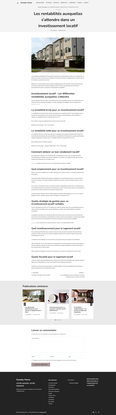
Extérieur (49, 2)
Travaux (79, 2)
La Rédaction (29, 314)
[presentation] (33, 296)
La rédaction (54, 30)
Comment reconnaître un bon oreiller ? (41, 274)
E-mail (52, 356)
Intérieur (56, 2)
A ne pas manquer (53, 383)
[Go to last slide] (25, 304)
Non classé (58, 9)
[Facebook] (93, 412)
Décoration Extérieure (53, 389)
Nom (33, 356)
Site (70, 356)
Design (50, 393)
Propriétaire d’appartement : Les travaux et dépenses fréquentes (80, 309)
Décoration (51, 387)
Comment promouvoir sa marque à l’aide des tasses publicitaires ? (57, 308)
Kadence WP (43, 412)
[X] (96, 412)
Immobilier (64, 2)
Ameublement (40, 2)
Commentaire (36, 338)
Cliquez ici (34, 222)
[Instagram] (98, 412)
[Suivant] (91, 304)
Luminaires (72, 2)
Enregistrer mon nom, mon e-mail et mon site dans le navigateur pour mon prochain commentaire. (54, 360)
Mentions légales (74, 383)
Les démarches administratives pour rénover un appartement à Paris (33, 309)
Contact (86, 2)
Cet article (34, 163)
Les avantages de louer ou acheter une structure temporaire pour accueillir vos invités (72, 275)
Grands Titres (51, 395)
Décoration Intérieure (53, 391)
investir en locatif (35, 104)
